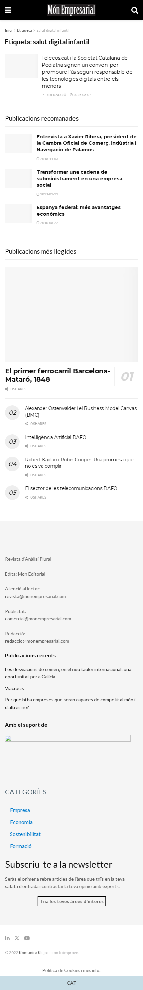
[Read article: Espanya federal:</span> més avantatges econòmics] (18, 213)
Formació (21, 846)
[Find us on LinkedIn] (7, 938)
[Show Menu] (8, 10)
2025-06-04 (82, 95)
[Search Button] (134, 10)
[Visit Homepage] (71, 10)
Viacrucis (14, 688)
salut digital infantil (53, 30)
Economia (21, 822)
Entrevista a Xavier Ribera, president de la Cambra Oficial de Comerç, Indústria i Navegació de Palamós (87, 143)
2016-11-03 (49, 159)
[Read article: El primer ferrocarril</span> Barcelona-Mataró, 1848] (71, 314)
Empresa (20, 810)
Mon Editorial (31, 574)
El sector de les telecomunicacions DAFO (71, 488)
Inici (8, 30)
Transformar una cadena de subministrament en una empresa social (79, 178)
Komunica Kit (31, 952)
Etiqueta (24, 30)
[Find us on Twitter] (17, 938)
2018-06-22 (49, 223)
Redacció (58, 95)
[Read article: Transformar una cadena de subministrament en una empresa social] (18, 178)
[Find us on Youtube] (27, 938)
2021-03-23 (49, 194)
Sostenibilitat (25, 834)
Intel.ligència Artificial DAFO (55, 437)
